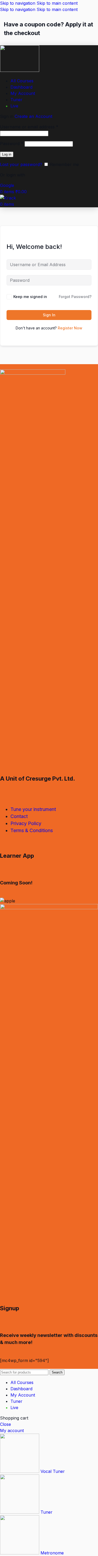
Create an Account (33, 116)
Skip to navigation (18, 3)
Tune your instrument (33, 809)
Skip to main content (57, 3)
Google (7, 185)
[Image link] (32, 373)
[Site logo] (19, 70)
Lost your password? (21, 164)
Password (11, 143)
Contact (19, 816)
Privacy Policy (25, 823)
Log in (6, 154)
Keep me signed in (30, 296)
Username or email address (29, 126)
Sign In (49, 315)
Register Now (70, 328)
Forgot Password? (75, 296)
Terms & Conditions (31, 830)
